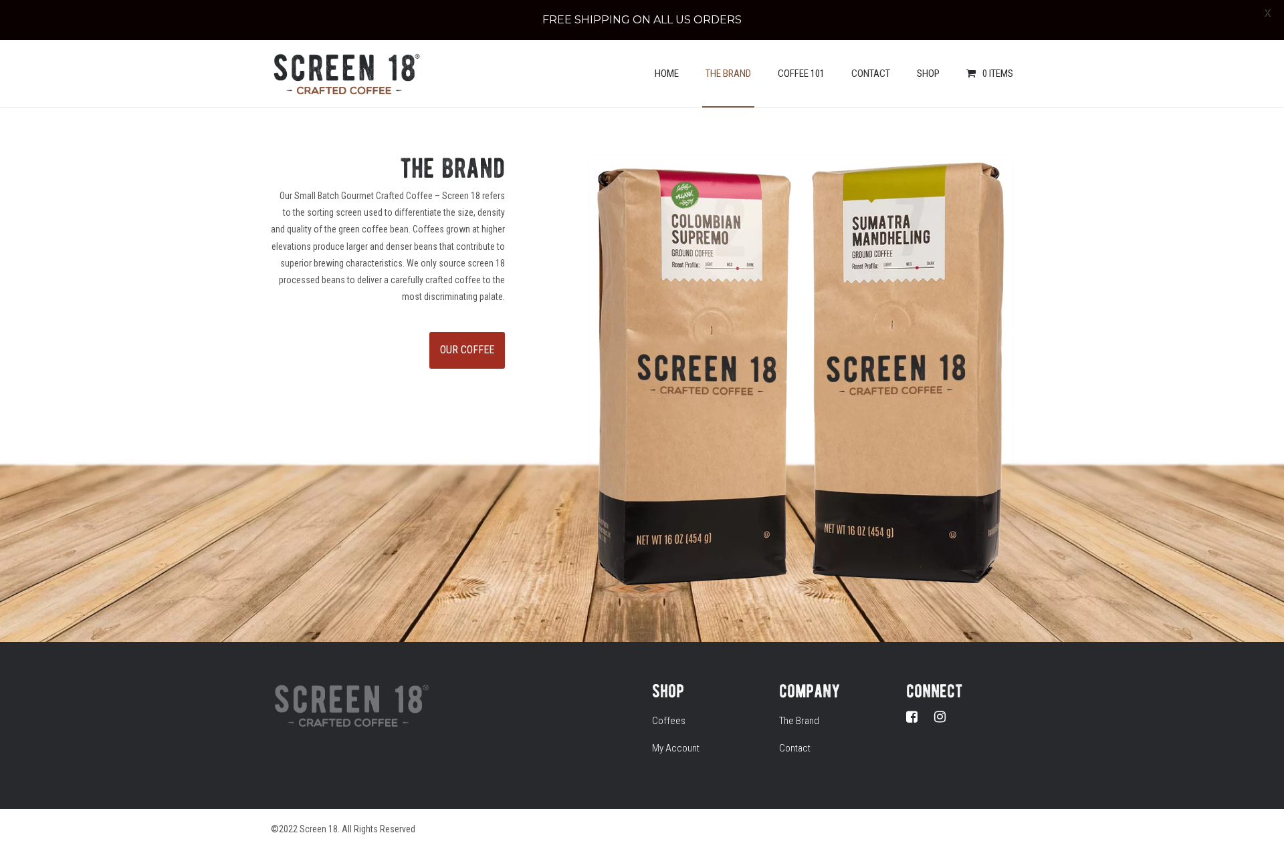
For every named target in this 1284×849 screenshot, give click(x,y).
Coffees (668, 721)
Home (667, 73)
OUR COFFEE (467, 349)
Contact (870, 73)
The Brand (728, 73)
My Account (676, 748)
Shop (928, 73)
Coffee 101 (801, 73)
